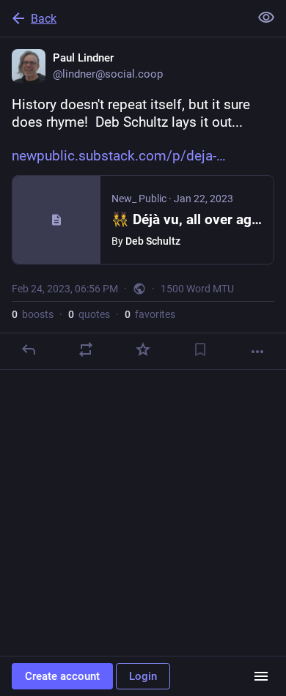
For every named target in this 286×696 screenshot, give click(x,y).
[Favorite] (143, 349)
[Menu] (261, 676)
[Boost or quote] (86, 349)
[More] (257, 351)
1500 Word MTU (197, 289)
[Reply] (28, 349)
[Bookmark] (200, 349)
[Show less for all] (266, 17)
